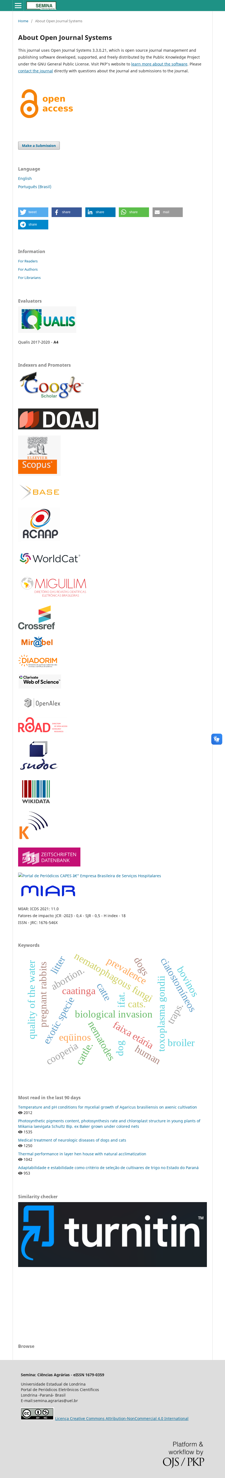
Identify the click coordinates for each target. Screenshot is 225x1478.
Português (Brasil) (34, 186)
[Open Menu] (18, 5)
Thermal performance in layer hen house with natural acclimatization (82, 1153)
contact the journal (35, 70)
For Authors (28, 269)
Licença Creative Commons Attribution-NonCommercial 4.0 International (122, 1418)
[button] (33, 212)
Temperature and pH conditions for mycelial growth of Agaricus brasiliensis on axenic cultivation (107, 1107)
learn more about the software (159, 64)
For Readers (28, 261)
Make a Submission (39, 145)
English (25, 178)
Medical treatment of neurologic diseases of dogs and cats (72, 1140)
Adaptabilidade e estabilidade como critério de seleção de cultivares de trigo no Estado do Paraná (108, 1167)
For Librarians (29, 277)
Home (23, 20)
